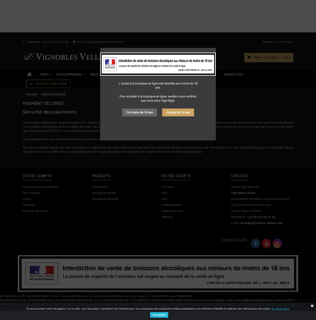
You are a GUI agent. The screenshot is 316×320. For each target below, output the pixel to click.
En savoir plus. (281, 308)
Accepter (159, 315)
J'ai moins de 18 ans (139, 112)
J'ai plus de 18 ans (178, 112)
